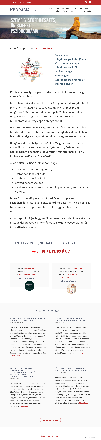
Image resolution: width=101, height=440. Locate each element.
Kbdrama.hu (23, 9)
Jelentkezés (86, 11)
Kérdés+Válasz (61, 11)
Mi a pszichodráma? (82, 8)
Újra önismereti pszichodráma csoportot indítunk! (28, 319)
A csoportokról (63, 8)
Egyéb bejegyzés (50, 420)
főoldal (50, 8)
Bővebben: (16, 356)
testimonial (29, 269)
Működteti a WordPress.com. (50, 436)
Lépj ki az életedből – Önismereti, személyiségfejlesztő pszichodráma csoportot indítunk (22, 372)
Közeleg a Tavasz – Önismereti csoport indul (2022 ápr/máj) (72, 369)
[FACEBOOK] (86, 2)
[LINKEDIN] (90, 2)
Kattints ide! (44, 48)
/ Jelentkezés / (53, 251)
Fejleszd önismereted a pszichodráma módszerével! (71, 319)
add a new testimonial (28, 274)
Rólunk (73, 11)
